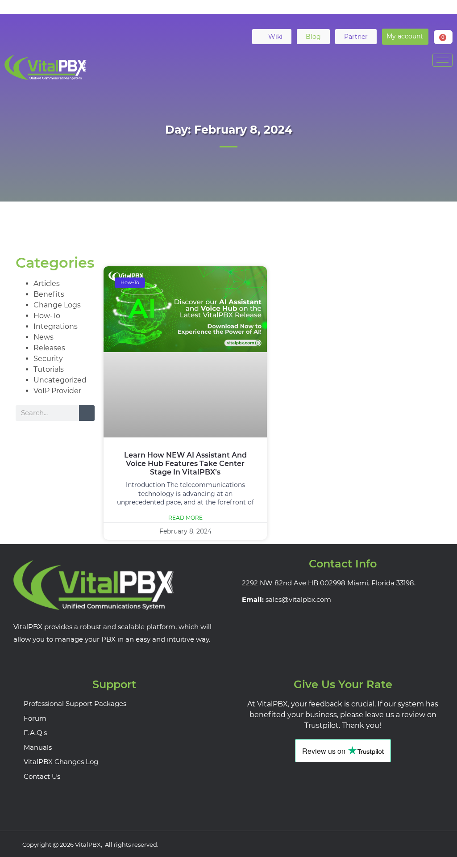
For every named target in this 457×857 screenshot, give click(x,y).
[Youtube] (237, 12)
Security (48, 358)
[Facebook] (185, 12)
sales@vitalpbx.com (298, 599)
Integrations (55, 326)
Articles (46, 283)
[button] (405, 37)
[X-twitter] (202, 12)
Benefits (48, 294)
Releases (49, 348)
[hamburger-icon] (442, 60)
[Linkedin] (220, 12)
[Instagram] (426, 844)
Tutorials (48, 369)
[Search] (87, 413)
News (43, 337)
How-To (46, 315)
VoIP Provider (57, 390)
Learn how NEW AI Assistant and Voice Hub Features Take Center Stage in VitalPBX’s (185, 463)
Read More (185, 517)
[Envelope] (272, 12)
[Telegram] (254, 12)
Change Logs (57, 305)
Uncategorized (60, 380)
